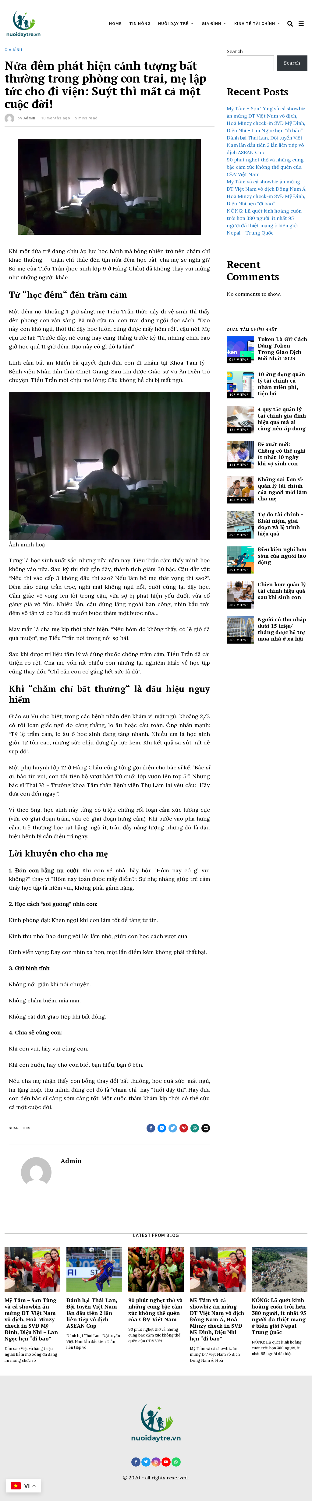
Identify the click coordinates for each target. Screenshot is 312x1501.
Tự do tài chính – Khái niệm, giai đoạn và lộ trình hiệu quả (280, 524)
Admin (29, 118)
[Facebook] (135, 1462)
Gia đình (211, 24)
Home (115, 24)
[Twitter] (146, 1462)
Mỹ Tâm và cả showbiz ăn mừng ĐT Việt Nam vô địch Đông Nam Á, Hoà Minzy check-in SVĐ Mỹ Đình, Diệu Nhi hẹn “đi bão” (217, 1319)
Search (235, 51)
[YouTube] (166, 1462)
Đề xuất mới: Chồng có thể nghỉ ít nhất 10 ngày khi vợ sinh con (281, 454)
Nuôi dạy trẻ (173, 24)
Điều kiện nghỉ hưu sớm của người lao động (282, 556)
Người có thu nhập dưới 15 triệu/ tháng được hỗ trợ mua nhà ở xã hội (282, 629)
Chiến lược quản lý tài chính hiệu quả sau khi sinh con (282, 591)
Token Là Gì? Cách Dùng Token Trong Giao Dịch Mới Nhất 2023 (282, 349)
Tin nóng (140, 24)
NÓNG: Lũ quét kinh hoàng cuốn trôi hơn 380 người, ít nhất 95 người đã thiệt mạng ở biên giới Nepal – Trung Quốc (279, 1316)
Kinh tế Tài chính (254, 24)
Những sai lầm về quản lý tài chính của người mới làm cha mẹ (282, 489)
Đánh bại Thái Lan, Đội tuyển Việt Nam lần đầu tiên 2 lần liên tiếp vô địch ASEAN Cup (265, 145)
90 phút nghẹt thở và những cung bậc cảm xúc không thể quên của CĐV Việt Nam (265, 167)
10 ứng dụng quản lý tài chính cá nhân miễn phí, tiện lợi (281, 384)
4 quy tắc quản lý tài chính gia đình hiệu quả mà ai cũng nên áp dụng (282, 419)
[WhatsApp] (176, 1462)
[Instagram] (156, 1462)
